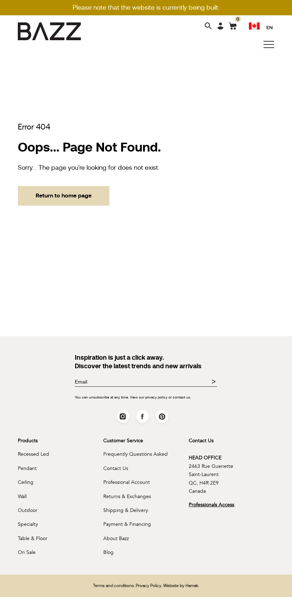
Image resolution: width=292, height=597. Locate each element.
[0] (232, 27)
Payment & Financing (127, 524)
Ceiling (25, 482)
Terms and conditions (113, 585)
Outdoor (27, 510)
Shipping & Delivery (125, 510)
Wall (22, 496)
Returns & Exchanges (127, 496)
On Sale (27, 552)
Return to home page (64, 195)
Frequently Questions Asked (135, 454)
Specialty (28, 524)
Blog (108, 552)
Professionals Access (211, 505)
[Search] (208, 26)
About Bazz (116, 538)
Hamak (192, 585)
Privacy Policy (148, 585)
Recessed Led (33, 454)
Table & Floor (32, 538)
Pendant (27, 468)
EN (269, 27)
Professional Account (126, 482)
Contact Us (115, 468)
